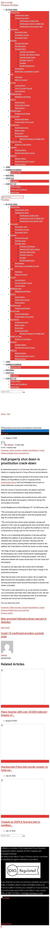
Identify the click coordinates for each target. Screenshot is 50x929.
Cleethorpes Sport (22, 18)
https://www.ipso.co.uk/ (34, 893)
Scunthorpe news (21, 128)
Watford (13, 156)
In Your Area (11, 10)
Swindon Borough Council (25, 153)
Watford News (20, 159)
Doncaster (14, 29)
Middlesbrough (15, 94)
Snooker (23, 63)
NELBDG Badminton (27, 66)
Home (3, 414)
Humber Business (13, 170)
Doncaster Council (22, 35)
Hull (11, 74)
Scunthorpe (14, 125)
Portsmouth (14, 116)
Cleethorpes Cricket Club (29, 21)
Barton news (20, 131)
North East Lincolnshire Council (27, 71)
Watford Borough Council (24, 161)
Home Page (14, 192)
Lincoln (13, 83)
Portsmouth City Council (24, 122)
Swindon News (20, 150)
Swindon (13, 147)
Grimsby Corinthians (27, 52)
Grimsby (13, 41)
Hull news (18, 77)
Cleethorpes (15, 12)
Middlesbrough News (23, 97)
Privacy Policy (15, 187)
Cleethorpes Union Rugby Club (31, 27)
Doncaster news (21, 32)
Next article (5, 628)
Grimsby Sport (20, 49)
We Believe (14, 181)
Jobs (8, 167)
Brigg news (19, 133)
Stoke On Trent (16, 142)
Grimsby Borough (21, 43)
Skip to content (7, 2)
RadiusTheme (6, 924)
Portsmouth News (22, 119)
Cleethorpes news (22, 15)
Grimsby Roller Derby (27, 57)
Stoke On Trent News (23, 145)
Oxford (12, 100)
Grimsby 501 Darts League (30, 55)
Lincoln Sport (20, 91)
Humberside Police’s (8, 482)
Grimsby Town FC (26, 60)
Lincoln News (20, 86)
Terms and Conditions (18, 190)
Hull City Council (21, 80)
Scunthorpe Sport (21, 136)
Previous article (7, 613)
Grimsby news (20, 46)
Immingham (19, 69)
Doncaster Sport (21, 38)
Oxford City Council (22, 105)
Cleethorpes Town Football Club (32, 24)
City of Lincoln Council (23, 88)
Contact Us (11, 184)
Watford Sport (20, 164)
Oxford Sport (20, 108)
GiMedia (4, 655)
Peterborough (15, 111)
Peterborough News (22, 114)
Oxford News (20, 102)
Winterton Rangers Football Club (32, 139)
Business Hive (15, 173)
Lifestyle (10, 178)
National (10, 175)
